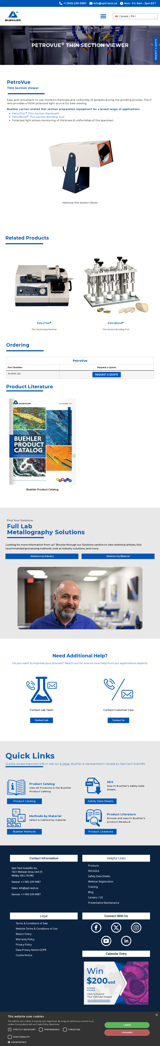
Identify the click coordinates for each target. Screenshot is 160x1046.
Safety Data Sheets (99, 876)
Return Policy (23, 934)
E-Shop (65, 763)
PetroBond (116, 323)
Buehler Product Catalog (42, 489)
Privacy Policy (24, 944)
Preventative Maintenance (103, 902)
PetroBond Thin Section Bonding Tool (38, 116)
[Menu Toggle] (103, 16)
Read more (55, 1024)
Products (93, 865)
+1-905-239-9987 (31, 881)
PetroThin (44, 323)
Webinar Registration (100, 881)
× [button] (156, 1015)
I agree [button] (127, 1025)
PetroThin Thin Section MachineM (35, 113)
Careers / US (95, 897)
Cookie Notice (24, 955)
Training (93, 887)
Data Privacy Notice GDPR (31, 950)
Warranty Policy (25, 939)
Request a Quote (106, 374)
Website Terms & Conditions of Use (37, 928)
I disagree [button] (127, 1032)
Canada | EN (126, 16)
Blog (90, 892)
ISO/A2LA (93, 871)
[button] (54, 1042)
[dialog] (80, 1029)
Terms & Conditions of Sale (32, 923)
